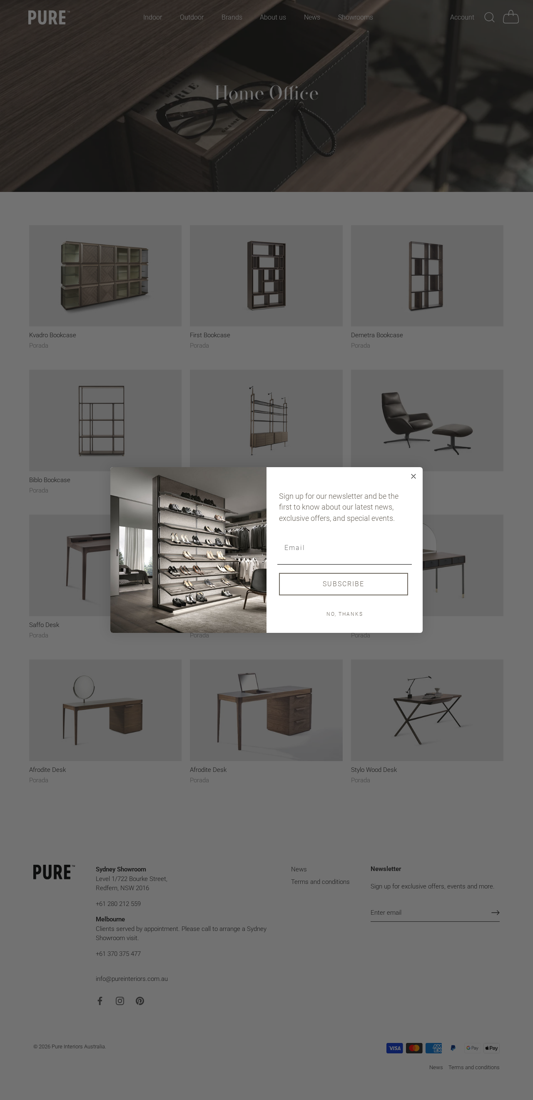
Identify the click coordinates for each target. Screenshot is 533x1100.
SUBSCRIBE (343, 584)
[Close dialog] (413, 476)
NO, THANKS (344, 614)
